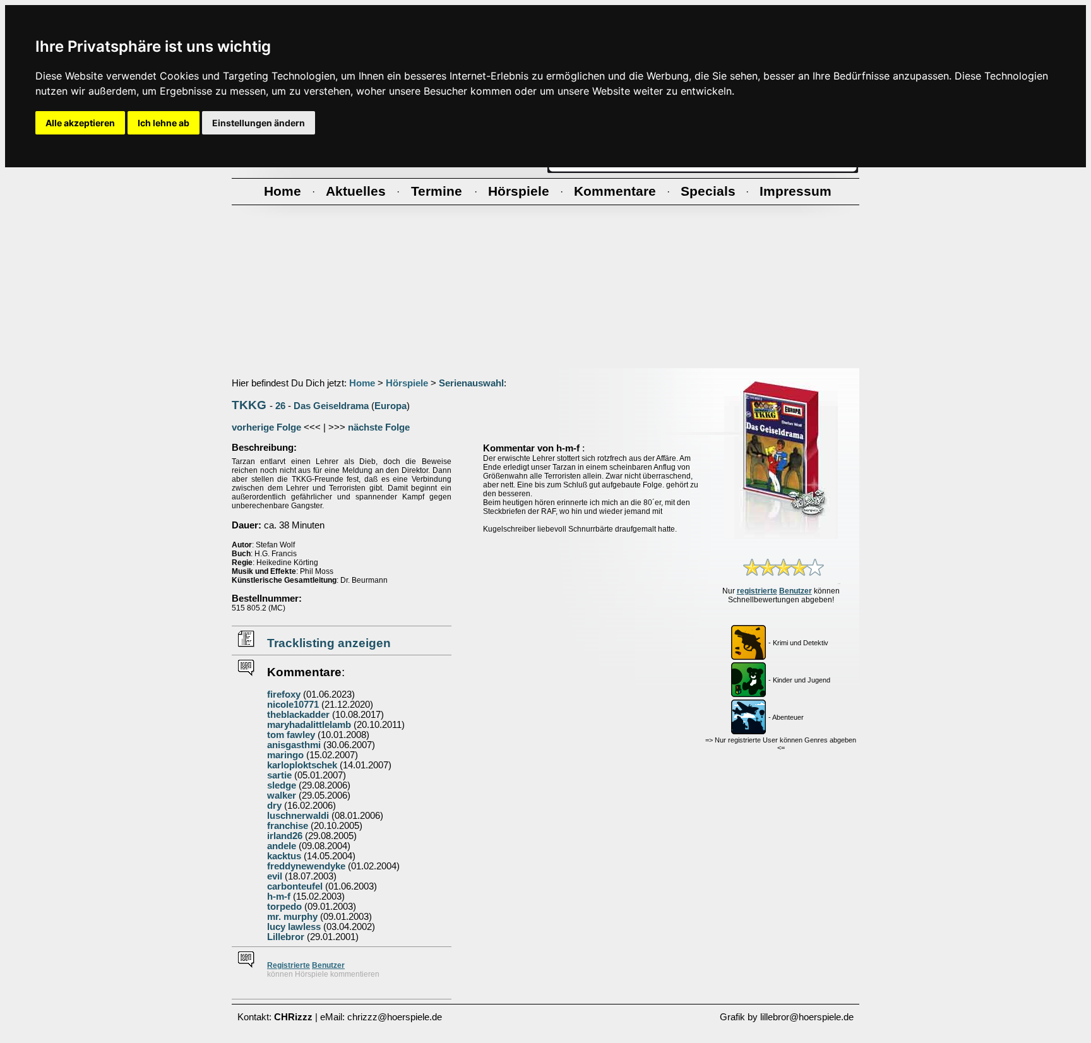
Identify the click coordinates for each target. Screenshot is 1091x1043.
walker (281, 795)
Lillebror (285, 937)
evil (274, 876)
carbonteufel (295, 886)
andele (281, 846)
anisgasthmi (294, 745)
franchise (287, 826)
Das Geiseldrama (331, 406)
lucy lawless (294, 927)
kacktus (284, 856)
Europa (390, 406)
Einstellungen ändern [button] (258, 122)
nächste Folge (379, 427)
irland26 (284, 836)
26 (280, 406)
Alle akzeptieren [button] (80, 122)
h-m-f (278, 896)
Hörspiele (407, 383)
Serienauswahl (471, 383)
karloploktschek (302, 765)
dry (274, 806)
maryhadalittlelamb (309, 725)
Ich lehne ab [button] (163, 122)
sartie (279, 775)
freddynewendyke (306, 866)
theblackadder (298, 715)
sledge (281, 785)
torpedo (284, 907)
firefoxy (284, 694)
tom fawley (291, 735)
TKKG (249, 405)
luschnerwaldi (298, 816)
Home (362, 383)
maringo (285, 755)
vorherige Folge (266, 427)
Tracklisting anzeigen (329, 643)
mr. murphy (292, 917)
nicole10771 (293, 705)
